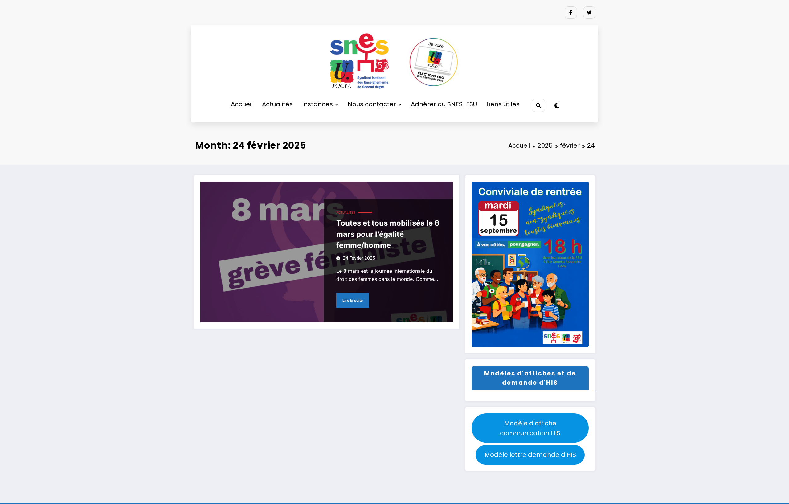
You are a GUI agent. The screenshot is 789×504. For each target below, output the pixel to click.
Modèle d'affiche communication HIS (530, 428)
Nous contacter (372, 104)
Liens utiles (503, 104)
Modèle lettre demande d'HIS (530, 454)
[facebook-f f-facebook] (571, 12)
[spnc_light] (556, 105)
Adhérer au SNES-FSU (444, 104)
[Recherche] (538, 105)
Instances (317, 104)
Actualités (277, 104)
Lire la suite (352, 300)
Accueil (242, 104)
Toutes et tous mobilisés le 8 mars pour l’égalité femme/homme (387, 234)
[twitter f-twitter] (589, 12)
